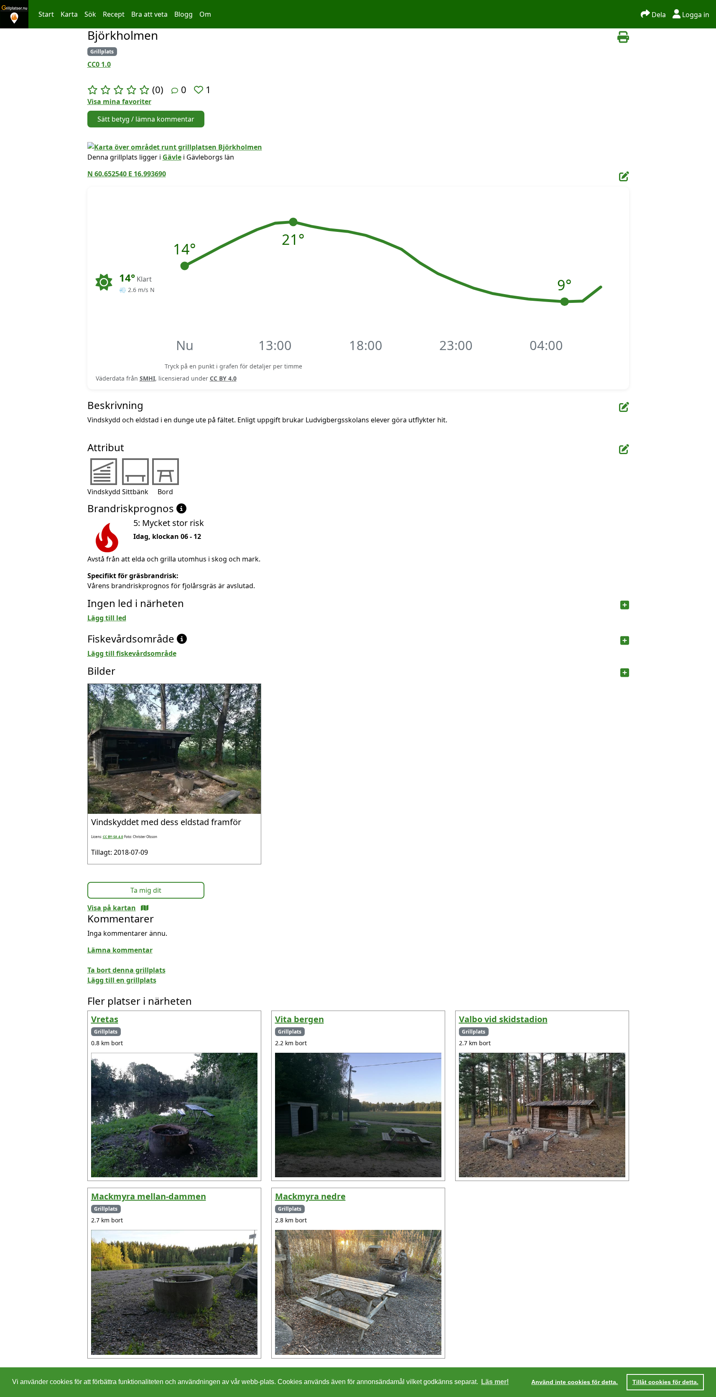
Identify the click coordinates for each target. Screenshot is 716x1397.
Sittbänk (135, 491)
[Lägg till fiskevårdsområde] (624, 640)
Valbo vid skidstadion (503, 1019)
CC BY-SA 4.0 (113, 836)
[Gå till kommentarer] (174, 90)
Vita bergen (299, 1019)
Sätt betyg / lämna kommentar (145, 119)
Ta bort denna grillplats (126, 970)
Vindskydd (103, 491)
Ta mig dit (145, 890)
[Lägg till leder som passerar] (624, 605)
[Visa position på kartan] (144, 907)
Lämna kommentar (120, 950)
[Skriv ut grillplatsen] (623, 37)
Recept (114, 14)
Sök (90, 14)
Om (205, 14)
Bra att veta (149, 14)
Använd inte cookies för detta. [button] (574, 1382)
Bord (165, 491)
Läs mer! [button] (495, 1381)
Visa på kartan (111, 907)
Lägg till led (106, 617)
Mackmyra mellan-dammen (148, 1196)
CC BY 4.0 (223, 378)
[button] (184, 266)
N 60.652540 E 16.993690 (126, 173)
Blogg (183, 14)
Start (46, 14)
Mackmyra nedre (310, 1196)
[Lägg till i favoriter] (200, 89)
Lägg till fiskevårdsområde (131, 653)
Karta (69, 14)
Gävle (172, 157)
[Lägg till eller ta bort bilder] (624, 673)
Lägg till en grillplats (121, 980)
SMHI (147, 378)
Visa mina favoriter (119, 101)
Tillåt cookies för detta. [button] (665, 1382)
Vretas (104, 1019)
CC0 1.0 (99, 64)
